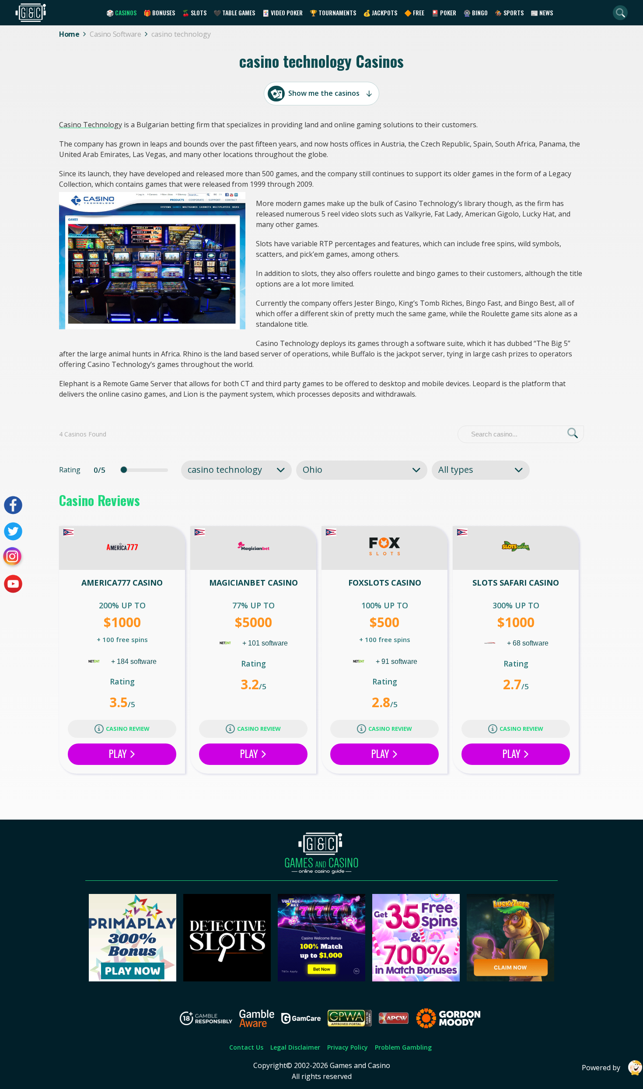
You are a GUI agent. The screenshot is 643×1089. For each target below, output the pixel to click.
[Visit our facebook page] (13, 505)
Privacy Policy (347, 1047)
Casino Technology (90, 124)
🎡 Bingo (475, 12)
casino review (128, 729)
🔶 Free (414, 12)
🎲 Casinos (121, 12)
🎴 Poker (443, 12)
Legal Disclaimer (295, 1047)
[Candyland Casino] (416, 979)
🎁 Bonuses (159, 12)
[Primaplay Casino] (132, 979)
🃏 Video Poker (282, 12)
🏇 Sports (509, 12)
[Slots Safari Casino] (515, 548)
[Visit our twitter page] (13, 531)
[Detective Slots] (227, 979)
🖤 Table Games (234, 12)
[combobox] (236, 470)
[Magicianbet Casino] (253, 548)
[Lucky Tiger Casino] (510, 979)
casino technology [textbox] (225, 469)
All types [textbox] (455, 469)
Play (119, 753)
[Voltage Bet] (321, 979)
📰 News (542, 12)
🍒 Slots (194, 12)
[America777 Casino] (122, 548)
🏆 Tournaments (333, 12)
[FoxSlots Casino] (384, 548)
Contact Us (246, 1047)
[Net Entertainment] (94, 661)
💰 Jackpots (380, 12)
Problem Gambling (403, 1047)
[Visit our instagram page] (13, 557)
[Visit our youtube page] (13, 584)
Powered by (601, 1067)
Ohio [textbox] (312, 469)
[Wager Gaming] (490, 643)
